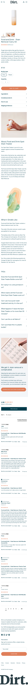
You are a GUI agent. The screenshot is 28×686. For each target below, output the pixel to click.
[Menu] (1, 2)
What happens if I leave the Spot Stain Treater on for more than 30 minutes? (12, 311)
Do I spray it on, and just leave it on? (12, 286)
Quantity (3, 79)
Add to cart (14, 88)
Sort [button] (2, 414)
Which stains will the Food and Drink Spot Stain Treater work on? (12, 294)
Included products (6, 98)
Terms (2, 665)
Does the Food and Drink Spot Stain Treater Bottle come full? (11, 278)
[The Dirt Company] (14, 2)
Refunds (18, 663)
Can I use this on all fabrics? (10, 319)
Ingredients (4, 94)
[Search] (4, 2)
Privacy (23, 663)
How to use (4, 102)
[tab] (22, 420)
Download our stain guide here (13, 389)
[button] (14, 45)
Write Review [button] (14, 409)
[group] (14, 402)
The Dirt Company (9, 669)
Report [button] (15, 441)
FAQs (2, 663)
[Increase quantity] (8, 82)
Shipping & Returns (6, 105)
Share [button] (19, 441)
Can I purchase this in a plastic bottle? (11, 326)
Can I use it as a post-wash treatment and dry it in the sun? (12, 302)
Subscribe (14, 654)
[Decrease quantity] (2, 82)
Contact (7, 663)
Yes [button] (13, 441)
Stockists (13, 663)
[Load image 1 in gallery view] (14, 18)
